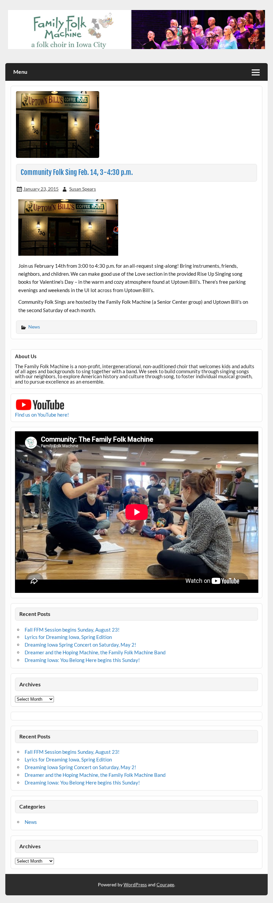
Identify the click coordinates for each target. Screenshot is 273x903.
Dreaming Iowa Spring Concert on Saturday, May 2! (80, 645)
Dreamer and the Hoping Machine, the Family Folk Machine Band (95, 652)
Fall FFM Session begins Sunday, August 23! (72, 630)
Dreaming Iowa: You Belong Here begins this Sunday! (82, 660)
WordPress (135, 884)
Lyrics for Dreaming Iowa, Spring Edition (68, 637)
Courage (165, 884)
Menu (20, 71)
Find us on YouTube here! (42, 415)
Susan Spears (82, 189)
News (34, 326)
